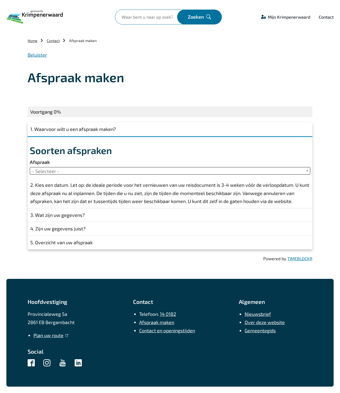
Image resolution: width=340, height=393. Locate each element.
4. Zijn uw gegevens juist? (58, 228)
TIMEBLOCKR (299, 258)
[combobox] (170, 171)
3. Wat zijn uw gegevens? (57, 215)
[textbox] (170, 171)
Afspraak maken (156, 322)
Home (32, 40)
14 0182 (168, 314)
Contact (326, 16)
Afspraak (40, 162)
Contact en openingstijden (167, 330)
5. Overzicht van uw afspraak (61, 242)
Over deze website (265, 322)
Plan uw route (49, 335)
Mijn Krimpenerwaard (289, 16)
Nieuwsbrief (258, 314)
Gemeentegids (260, 330)
